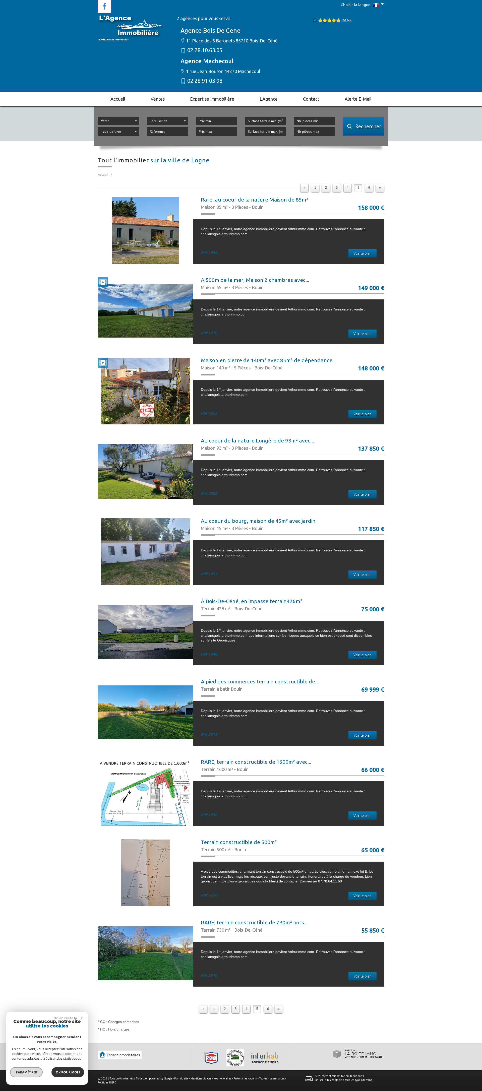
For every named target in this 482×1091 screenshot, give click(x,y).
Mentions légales (201, 1078)
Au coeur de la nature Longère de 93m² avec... (257, 440)
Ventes (158, 98)
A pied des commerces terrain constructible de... (260, 681)
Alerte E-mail (358, 98)
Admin (253, 1078)
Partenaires (240, 1078)
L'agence (269, 98)
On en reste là (65, 1018)
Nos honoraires (222, 1078)
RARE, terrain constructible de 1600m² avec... (256, 762)
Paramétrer (26, 1072)
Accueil (117, 98)
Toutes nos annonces (271, 1078)
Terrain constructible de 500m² (239, 842)
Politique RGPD (107, 1082)
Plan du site (181, 1078)
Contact (311, 98)
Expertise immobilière (212, 98)
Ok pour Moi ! (68, 1072)
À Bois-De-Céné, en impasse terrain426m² (251, 601)
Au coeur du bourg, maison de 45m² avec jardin (258, 521)
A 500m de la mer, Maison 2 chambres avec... (255, 280)
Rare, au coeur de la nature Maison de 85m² (254, 200)
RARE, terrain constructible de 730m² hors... (254, 922)
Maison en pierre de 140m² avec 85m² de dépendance (266, 360)
